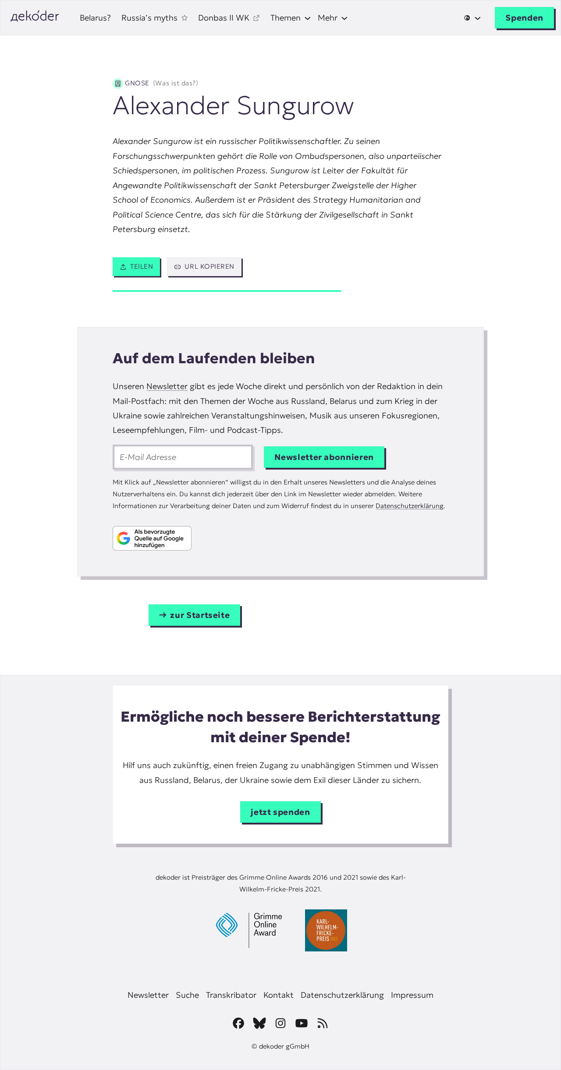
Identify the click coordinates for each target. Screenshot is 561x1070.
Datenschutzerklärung (410, 506)
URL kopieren (209, 266)
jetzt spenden (280, 812)
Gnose (161, 83)
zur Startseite (200, 615)
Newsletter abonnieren (324, 457)
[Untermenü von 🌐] (472, 18)
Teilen (141, 266)
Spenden (524, 18)
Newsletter (167, 386)
